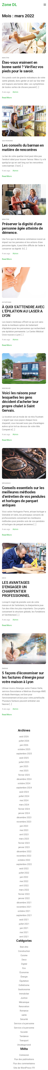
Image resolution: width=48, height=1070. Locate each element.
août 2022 (24, 868)
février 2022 (24, 894)
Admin (15, 92)
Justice (24, 998)
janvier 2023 (24, 847)
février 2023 (24, 843)
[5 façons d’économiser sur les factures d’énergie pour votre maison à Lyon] (24, 648)
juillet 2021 (24, 924)
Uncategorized (24, 1045)
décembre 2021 (24, 902)
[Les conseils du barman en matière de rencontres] (24, 121)
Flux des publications (24, 1059)
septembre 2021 (24, 915)
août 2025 (24, 758)
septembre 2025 (24, 753)
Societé (24, 1032)
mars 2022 (24, 890)
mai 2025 (24, 770)
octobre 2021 (24, 911)
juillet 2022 (24, 873)
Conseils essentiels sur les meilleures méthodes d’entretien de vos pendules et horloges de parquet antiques (23, 496)
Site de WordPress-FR (24, 1068)
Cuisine (24, 955)
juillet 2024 (24, 796)
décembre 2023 (24, 817)
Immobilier (6, 388)
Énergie (5, 668)
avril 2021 (24, 936)
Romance (24, 1010)
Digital (24, 964)
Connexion (24, 1055)
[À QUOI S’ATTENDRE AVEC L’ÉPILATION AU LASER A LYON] (24, 282)
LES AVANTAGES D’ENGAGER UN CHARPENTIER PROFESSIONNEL (16, 589)
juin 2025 (24, 766)
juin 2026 (24, 745)
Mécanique (6, 483)
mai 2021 (24, 932)
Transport (24, 1040)
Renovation (24, 1006)
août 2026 (24, 736)
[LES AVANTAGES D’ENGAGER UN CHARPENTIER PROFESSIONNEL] (24, 558)
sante (24, 1015)
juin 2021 (24, 928)
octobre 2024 (24, 783)
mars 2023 (24, 838)
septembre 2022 (24, 864)
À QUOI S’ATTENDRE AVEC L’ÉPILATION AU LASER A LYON (23, 311)
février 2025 (24, 775)
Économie (24, 972)
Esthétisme (6, 302)
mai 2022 (24, 881)
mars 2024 (24, 804)
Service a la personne (24, 1023)
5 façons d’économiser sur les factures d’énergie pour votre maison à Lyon (23, 677)
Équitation (24, 981)
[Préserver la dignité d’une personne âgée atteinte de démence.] (24, 199)
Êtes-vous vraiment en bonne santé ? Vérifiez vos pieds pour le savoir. (22, 66)
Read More (7, 98)
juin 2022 (24, 877)
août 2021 (24, 919)
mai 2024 (24, 800)
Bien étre (5, 58)
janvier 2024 (24, 813)
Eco (24, 968)
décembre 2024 (24, 779)
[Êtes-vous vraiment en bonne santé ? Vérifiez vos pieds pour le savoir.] (24, 38)
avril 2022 (24, 885)
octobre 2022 (24, 860)
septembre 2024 (24, 787)
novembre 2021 (24, 907)
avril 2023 (24, 834)
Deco (4, 578)
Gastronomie (7, 141)
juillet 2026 (24, 741)
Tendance (24, 1036)
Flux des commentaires (24, 1063)
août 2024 (24, 792)
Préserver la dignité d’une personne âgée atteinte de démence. (22, 228)
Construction (24, 951)
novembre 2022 (24, 856)
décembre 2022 (24, 851)
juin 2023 (24, 826)
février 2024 (24, 809)
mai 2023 (24, 830)
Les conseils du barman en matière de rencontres (23, 147)
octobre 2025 (24, 749)
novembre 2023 (24, 821)
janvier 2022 (24, 898)
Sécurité (24, 1019)
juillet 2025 (24, 762)
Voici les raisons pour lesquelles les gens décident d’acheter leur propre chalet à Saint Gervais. (20, 402)
